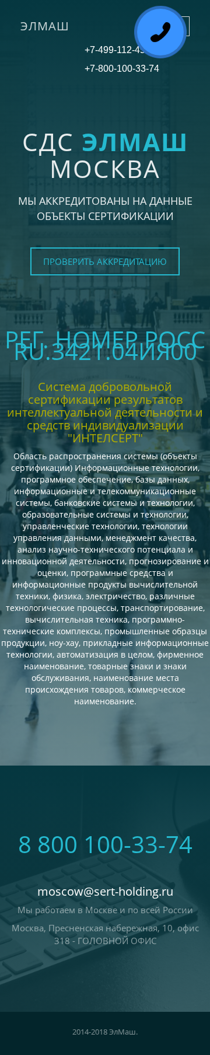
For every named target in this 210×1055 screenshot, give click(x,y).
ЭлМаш (44, 26)
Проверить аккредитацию (105, 261)
